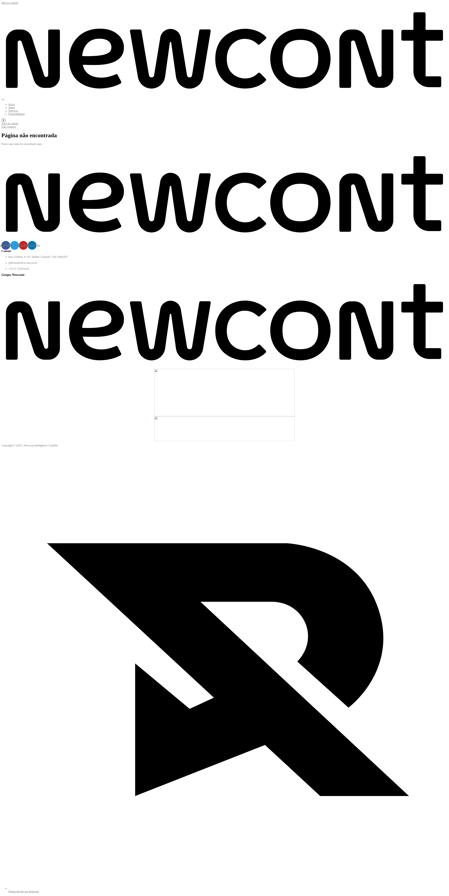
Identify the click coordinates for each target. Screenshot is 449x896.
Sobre (11, 107)
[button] (9, 123)
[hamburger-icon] (2, 99)
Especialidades (16, 113)
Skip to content (9, 2)
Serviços (13, 110)
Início (11, 104)
